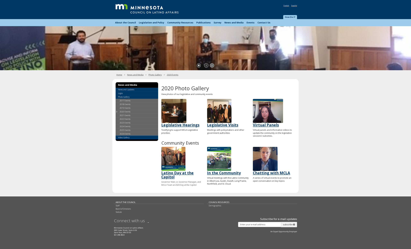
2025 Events (125, 130)
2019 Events (125, 108)
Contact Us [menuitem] (264, 22)
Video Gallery (124, 137)
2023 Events (125, 122)
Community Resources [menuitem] (180, 22)
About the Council (126, 202)
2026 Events (125, 133)
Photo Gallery (155, 74)
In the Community (224, 172)
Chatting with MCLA (271, 172)
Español (294, 5)
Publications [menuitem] (203, 22)
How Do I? (290, 17)
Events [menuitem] (250, 22)
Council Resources (219, 202)
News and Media (135, 74)
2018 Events (125, 104)
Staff (117, 205)
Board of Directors (123, 208)
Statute (119, 212)
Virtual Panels (266, 124)
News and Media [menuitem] (234, 22)
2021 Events (125, 115)
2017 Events (125, 100)
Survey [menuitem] (217, 22)
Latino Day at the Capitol (177, 174)
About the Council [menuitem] (125, 22)
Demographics (215, 205)
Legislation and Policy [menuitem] (151, 22)
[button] (290, 17)
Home (119, 74)
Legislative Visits (222, 124)
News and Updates (126, 89)
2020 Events (172, 74)
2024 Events (125, 126)
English (286, 5)
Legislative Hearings (180, 124)
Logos (120, 93)
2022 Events (125, 119)
